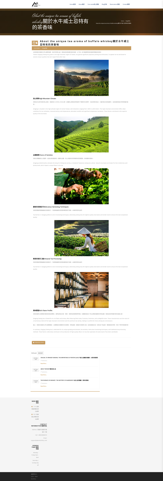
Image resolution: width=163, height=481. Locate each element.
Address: (34, 429)
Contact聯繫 (126, 4)
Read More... (44, 363)
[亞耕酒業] (36, 4)
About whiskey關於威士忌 (48, 369)
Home (122, 21)
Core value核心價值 (93, 4)
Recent (40, 353)
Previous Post (39, 342)
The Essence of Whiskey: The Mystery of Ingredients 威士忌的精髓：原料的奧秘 (65, 380)
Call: (36, 435)
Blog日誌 (104, 4)
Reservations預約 (115, 4)
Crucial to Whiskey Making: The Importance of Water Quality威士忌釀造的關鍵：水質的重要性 (69, 357)
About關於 (82, 4)
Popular (34, 353)
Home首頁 (73, 4)
